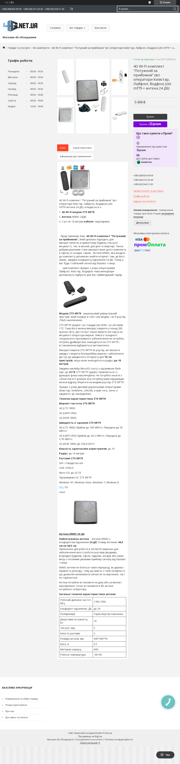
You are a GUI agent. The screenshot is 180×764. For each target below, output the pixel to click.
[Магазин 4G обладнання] (20, 25)
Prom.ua (107, 733)
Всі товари (76, 27)
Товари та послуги (19, 47)
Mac (61, 487)
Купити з (144, 124)
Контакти (100, 27)
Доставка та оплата (16, 717)
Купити (150, 116)
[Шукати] (175, 9)
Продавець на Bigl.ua (90, 736)
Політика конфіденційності (119, 739)
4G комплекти (41, 47)
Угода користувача (16, 704)
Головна (55, 27)
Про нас (9, 711)
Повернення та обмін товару (21, 698)
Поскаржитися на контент (89, 739)
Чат (168, 754)
